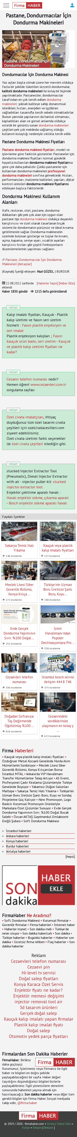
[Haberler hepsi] (47, 283)
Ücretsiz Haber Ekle (59, 1124)
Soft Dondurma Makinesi (41, 821)
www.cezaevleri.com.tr (48, 384)
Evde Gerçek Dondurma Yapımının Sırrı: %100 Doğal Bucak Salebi (36, 812)
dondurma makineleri (53, 125)
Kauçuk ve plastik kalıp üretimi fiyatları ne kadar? (38, 346)
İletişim (37, 1128)
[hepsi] (70, 856)
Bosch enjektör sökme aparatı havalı (38, 503)
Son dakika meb (41, 929)
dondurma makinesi (33, 219)
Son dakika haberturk (37, 933)
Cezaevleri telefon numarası (38, 961)
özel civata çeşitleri (27, 443)
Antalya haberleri (18, 851)
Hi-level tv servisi (39, 973)
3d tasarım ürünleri (39, 1007)
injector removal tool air (38, 1002)
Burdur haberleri (17, 846)
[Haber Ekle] (67, 283)
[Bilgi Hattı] (72, 7)
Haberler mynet (15, 929)
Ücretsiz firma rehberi (29, 942)
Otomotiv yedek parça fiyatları (38, 1036)
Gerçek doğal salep (38, 1013)
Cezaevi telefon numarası (27, 379)
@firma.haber (27, 1103)
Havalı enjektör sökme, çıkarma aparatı (38, 497)
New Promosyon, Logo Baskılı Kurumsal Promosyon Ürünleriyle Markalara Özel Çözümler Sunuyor (36, 803)
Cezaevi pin (38, 967)
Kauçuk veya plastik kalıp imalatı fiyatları (34, 757)
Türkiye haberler (13, 937)
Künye (26, 1128)
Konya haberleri (17, 841)
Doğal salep (38, 1030)
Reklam (48, 1128)
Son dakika (62, 933)
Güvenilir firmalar (14, 925)
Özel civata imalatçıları (25, 417)
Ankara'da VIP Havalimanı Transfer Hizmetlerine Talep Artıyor (32, 776)
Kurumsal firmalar (56, 920)
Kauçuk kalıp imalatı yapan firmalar (38, 1019)
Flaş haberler (56, 942)
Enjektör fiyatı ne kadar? (38, 990)
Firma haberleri (40, 925)
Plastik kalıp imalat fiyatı (38, 1025)
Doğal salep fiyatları (38, 978)
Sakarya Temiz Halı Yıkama (36, 791)
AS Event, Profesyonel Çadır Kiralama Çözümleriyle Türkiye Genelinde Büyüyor (37, 782)
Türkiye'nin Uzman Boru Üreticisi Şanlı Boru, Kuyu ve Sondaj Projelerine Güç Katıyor (38, 795)
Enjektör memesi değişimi (38, 996)
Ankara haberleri (17, 836)
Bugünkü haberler (40, 937)
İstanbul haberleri (18, 831)
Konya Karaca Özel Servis (38, 984)
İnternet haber (64, 925)
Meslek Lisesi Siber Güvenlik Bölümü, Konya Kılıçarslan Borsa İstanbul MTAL (33, 769)
